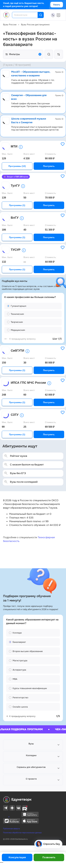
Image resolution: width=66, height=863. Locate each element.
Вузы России (9, 24)
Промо (58, 72)
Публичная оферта (11, 828)
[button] (33, 745)
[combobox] (27, 15)
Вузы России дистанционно (35, 24)
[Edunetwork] (6, 15)
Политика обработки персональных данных (22, 832)
